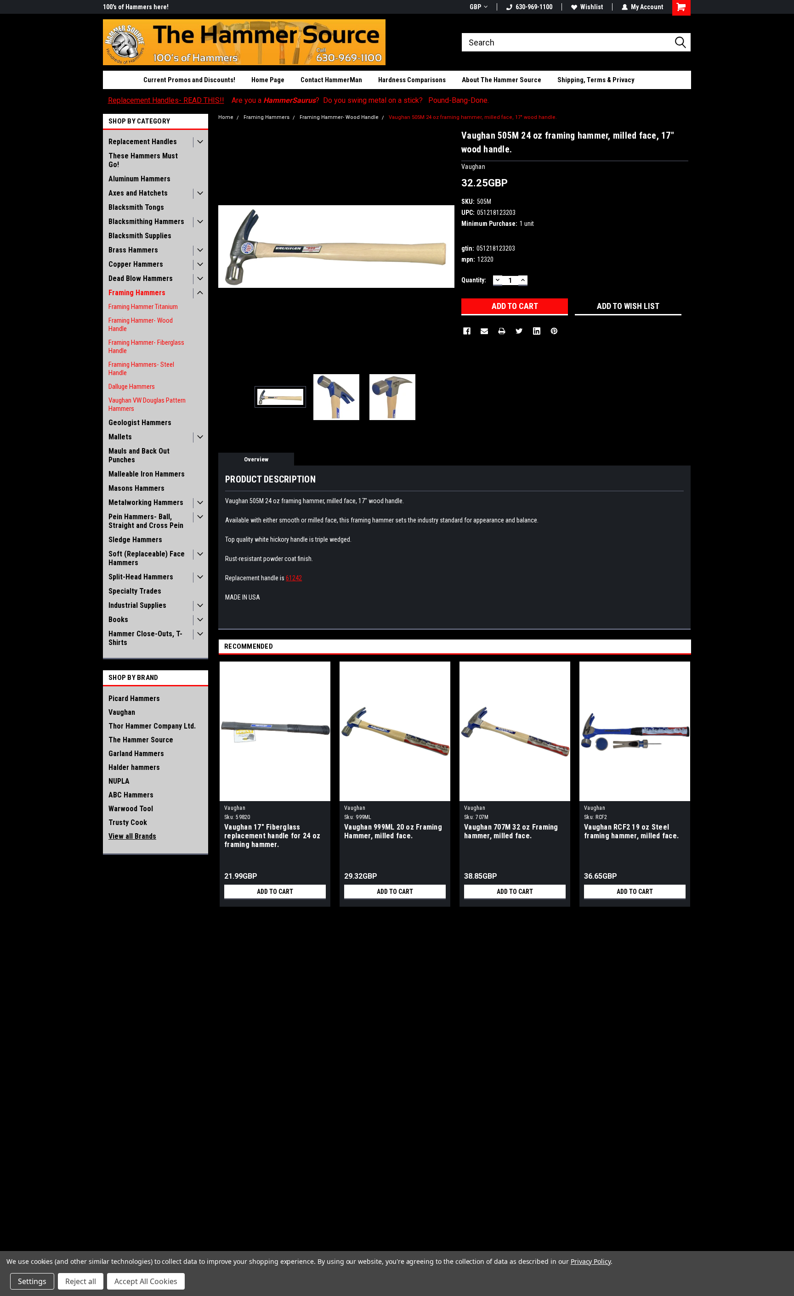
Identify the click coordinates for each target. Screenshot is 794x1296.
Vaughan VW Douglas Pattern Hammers (147, 404)
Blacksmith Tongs (136, 207)
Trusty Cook (127, 822)
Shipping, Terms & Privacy (596, 80)
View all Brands (132, 836)
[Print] (501, 331)
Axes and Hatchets (138, 193)
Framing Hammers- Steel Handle (141, 368)
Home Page (267, 80)
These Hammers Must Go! (143, 160)
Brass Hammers (133, 250)
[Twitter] (519, 331)
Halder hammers (134, 767)
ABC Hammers (130, 795)
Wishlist (591, 7)
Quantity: (473, 280)
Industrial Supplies (137, 605)
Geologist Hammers (139, 422)
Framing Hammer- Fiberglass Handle (146, 346)
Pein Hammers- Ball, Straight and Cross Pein (145, 521)
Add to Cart (275, 891)
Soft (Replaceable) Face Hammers (146, 558)
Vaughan (121, 712)
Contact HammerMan (331, 80)
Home (225, 117)
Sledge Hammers (135, 539)
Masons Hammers (136, 488)
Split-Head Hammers (140, 576)
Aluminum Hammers (139, 178)
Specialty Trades (134, 591)
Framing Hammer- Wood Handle (140, 324)
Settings (32, 1281)
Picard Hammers (134, 698)
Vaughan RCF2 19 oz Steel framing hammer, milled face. (631, 831)
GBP (475, 7)
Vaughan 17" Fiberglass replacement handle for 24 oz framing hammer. (272, 836)
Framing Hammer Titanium (143, 307)
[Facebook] (467, 331)
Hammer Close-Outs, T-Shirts (145, 638)
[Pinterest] (554, 331)
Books (118, 619)
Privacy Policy (591, 1261)
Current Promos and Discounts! (189, 80)
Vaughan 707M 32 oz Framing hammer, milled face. (511, 831)
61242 (294, 578)
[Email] (484, 331)
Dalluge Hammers (131, 386)
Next (445, 246)
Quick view (275, 794)
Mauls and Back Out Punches (139, 455)
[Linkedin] (536, 331)
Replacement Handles (142, 141)
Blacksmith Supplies (139, 235)
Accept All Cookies (145, 1281)
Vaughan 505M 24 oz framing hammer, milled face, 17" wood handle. (473, 117)
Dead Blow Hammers (140, 278)
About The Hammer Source (501, 80)
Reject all (80, 1281)
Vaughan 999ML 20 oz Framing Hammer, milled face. (393, 831)
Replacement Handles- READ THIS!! (166, 100)
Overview (256, 459)
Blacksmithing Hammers (146, 221)
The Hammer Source (140, 739)
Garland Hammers (136, 753)
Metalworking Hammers (145, 502)
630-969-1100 (534, 7)
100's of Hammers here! (136, 7)
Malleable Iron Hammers (146, 474)
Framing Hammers (136, 292)
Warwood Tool (130, 808)
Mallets (120, 436)
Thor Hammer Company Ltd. (152, 726)
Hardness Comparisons (412, 80)
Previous (227, 246)
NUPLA (119, 781)
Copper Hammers (135, 264)
